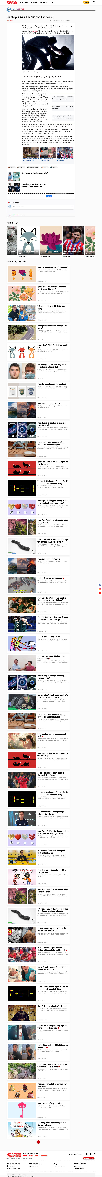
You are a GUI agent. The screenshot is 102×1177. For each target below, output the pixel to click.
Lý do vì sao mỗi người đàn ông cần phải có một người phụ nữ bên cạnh (51, 949)
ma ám (34, 31)
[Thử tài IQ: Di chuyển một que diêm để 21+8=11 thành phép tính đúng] (22, 488)
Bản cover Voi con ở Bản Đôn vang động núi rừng (51, 657)
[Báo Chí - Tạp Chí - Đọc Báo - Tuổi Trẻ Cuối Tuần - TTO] (31, 1156)
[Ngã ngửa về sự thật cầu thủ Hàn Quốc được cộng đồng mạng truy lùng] (14, 187)
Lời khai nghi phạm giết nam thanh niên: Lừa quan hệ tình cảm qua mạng (62, 117)
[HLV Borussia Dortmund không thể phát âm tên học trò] (22, 857)
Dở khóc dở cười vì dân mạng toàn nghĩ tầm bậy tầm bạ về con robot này (52, 540)
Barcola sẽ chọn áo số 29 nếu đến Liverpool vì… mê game (50, 774)
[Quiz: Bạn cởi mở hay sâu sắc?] (22, 1110)
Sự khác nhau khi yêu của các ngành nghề (51, 735)
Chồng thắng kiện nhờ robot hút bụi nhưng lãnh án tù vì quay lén (51, 443)
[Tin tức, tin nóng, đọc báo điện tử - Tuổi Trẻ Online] (25, 1156)
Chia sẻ (49, 196)
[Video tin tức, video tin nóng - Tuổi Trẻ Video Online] (38, 1156)
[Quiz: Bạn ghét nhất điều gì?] (22, 410)
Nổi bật (35, 2)
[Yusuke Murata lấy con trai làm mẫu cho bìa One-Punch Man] (22, 935)
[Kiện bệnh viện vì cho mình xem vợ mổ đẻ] (14, 176)
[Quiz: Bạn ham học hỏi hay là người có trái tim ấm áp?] (22, 469)
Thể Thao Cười (68, 256)
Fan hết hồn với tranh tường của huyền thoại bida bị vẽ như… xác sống (52, 696)
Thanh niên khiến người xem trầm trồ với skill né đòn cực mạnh (52, 1065)
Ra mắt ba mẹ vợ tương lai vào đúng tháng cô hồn (51, 871)
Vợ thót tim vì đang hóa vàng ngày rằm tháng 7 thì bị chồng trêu (52, 1027)
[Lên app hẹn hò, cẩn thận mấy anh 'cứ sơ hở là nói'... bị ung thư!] (22, 371)
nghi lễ (45, 167)
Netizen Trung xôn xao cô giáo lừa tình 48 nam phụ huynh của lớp (62, 98)
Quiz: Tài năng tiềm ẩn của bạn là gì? (52, 384)
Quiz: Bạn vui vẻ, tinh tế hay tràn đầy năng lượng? (52, 1085)
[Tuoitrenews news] (44, 1155)
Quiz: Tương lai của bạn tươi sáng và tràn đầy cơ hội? (51, 424)
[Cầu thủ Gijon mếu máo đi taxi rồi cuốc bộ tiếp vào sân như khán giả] (22, 624)
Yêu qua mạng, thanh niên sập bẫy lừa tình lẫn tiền (62, 107)
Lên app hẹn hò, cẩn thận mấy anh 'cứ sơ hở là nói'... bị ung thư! (52, 365)
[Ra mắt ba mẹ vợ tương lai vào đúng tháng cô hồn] (22, 877)
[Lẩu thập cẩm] (51, 10)
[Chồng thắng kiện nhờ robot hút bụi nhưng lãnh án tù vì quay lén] (22, 449)
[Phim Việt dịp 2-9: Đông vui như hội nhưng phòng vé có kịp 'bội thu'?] (22, 605)
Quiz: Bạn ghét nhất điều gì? (48, 403)
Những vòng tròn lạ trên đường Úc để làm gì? (52, 327)
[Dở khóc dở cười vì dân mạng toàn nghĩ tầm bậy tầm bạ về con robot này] (22, 546)
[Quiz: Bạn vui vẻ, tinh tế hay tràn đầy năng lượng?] (22, 1091)
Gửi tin (87, 2)
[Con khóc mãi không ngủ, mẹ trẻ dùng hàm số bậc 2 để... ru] (22, 974)
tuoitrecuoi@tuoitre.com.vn (59, 1166)
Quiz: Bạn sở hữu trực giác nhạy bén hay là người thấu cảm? (51, 288)
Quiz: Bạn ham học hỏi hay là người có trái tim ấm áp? (52, 463)
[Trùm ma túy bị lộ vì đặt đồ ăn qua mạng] (22, 313)
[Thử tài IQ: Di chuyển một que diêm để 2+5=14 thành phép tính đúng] (22, 993)
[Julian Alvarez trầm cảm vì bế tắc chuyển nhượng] (73, 240)
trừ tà (55, 167)
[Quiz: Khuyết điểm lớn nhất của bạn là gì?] (28, 240)
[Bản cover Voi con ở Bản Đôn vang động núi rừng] (22, 663)
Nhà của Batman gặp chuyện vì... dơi (52, 1006)
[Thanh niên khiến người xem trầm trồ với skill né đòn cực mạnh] (22, 1071)
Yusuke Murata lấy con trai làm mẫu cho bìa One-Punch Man (51, 929)
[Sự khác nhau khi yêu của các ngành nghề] (22, 741)
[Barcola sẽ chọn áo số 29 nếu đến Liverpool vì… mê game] (22, 780)
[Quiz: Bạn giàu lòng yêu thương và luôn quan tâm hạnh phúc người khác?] (22, 507)
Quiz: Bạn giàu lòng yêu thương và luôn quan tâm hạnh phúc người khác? (53, 502)
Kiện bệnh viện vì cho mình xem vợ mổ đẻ (35, 173)
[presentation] (6, 240)
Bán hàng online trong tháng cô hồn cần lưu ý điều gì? (51, 1124)
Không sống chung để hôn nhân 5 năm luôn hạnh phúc (31, 159)
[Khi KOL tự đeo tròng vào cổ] (22, 644)
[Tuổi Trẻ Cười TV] (90, 1154)
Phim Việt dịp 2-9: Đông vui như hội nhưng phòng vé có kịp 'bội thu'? (51, 599)
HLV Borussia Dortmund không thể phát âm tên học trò (51, 852)
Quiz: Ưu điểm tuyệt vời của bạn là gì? (50, 252)
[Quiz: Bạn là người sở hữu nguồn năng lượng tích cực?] (22, 527)
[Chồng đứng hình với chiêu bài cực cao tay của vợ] (22, 1052)
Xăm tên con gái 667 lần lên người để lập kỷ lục (46, 159)
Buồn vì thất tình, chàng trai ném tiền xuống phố (65, 159)
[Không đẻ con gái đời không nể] (22, 585)
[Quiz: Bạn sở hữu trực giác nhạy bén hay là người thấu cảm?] (22, 294)
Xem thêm (9, 217)
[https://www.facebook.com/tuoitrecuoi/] (87, 1154)
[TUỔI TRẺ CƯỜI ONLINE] (14, 1155)
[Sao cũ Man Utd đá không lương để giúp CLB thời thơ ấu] (22, 818)
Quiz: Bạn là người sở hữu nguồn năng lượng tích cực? (52, 521)
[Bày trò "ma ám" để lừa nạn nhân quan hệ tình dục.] (48, 35)
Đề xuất (44, 2)
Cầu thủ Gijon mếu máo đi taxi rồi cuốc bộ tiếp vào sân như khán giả (52, 618)
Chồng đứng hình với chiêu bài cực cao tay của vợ (52, 1046)
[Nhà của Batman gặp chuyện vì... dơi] (22, 1013)
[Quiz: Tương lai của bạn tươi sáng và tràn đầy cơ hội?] (22, 430)
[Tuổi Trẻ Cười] (94, 1154)
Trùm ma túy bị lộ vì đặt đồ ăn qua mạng (51, 307)
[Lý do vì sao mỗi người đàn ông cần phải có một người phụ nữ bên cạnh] (22, 955)
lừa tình (22, 167)
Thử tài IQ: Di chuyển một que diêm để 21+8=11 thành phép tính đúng (52, 482)
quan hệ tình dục (34, 167)
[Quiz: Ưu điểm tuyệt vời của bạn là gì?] (51, 240)
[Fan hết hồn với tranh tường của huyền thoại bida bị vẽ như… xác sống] (22, 702)
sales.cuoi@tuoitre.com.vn (14, 1168)
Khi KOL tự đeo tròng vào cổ (48, 637)
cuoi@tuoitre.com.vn (35, 1166)
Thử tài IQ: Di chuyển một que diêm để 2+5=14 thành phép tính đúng (52, 988)
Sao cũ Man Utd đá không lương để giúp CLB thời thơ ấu (51, 813)
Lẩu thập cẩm (23, 256)
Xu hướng (25, 2)
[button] (52, 2)
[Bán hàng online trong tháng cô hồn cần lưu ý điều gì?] (22, 1130)
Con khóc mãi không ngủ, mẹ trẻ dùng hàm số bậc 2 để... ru (52, 968)
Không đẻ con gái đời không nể (50, 578)
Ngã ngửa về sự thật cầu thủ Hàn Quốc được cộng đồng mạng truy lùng (34, 185)
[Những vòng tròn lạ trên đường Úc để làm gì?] (22, 332)
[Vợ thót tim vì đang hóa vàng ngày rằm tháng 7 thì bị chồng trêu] (22, 1032)
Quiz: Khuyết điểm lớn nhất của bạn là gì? (28, 252)
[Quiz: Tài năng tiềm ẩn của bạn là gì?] (22, 391)
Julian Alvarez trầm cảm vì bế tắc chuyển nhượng (72, 252)
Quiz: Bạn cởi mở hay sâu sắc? (49, 1103)
